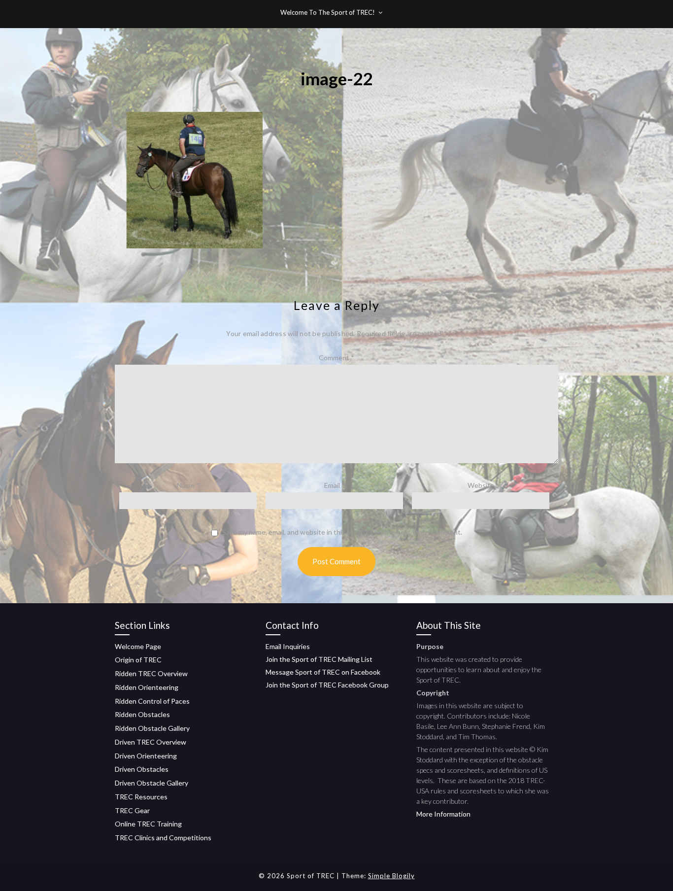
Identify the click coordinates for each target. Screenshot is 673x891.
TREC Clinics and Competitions (163, 837)
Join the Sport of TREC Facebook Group (327, 685)
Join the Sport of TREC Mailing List (319, 659)
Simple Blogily (391, 876)
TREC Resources (141, 796)
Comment (336, 357)
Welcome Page (138, 646)
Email (334, 485)
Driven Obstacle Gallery (151, 783)
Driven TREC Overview (150, 742)
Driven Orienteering (146, 756)
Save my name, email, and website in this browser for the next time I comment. (342, 532)
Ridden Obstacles (142, 714)
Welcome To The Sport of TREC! (327, 12)
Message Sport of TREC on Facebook (323, 672)
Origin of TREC (138, 659)
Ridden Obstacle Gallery (152, 728)
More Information (443, 814)
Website (481, 485)
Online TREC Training (148, 824)
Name (188, 485)
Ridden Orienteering (146, 687)
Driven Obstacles (141, 769)
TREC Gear (132, 810)
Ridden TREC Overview (151, 673)
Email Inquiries (288, 646)
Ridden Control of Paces (152, 701)
